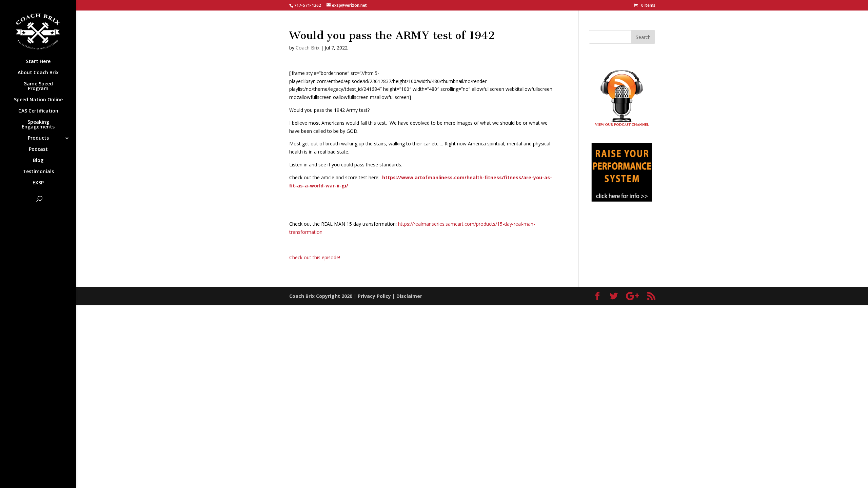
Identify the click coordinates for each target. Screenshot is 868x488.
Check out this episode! (314, 257)
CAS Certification (38, 111)
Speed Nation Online (38, 100)
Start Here (38, 61)
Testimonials (38, 172)
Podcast (38, 149)
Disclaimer (409, 296)
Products (38, 138)
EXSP (38, 183)
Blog (38, 160)
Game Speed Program (38, 86)
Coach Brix (307, 47)
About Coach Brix (38, 73)
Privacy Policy (374, 296)
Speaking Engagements (38, 125)
